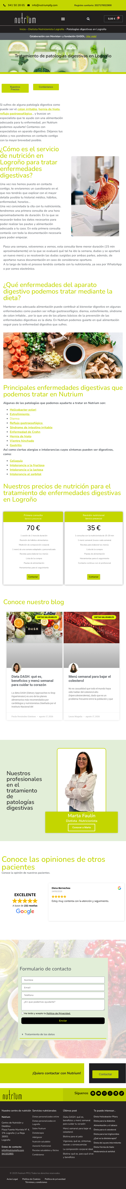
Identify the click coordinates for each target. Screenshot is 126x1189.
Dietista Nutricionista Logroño (46, 29)
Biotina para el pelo (73, 1136)
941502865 (7, 1153)
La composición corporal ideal (78, 1149)
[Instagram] (104, 1093)
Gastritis (16, 445)
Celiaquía (16, 461)
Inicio (23, 29)
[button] (63, 19)
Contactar (33, 576)
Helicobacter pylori (23, 410)
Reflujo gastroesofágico (26, 423)
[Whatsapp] (110, 1093)
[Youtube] (98, 1093)
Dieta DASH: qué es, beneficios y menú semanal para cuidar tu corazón (32, 681)
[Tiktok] (121, 1093)
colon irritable (27, 109)
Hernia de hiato (20, 436)
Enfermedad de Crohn (25, 432)
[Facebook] (92, 1093)
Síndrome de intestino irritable (31, 427)
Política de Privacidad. (58, 1013)
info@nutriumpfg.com (13, 1150)
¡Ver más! (91, 36)
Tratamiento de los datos (40, 1034)
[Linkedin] (115, 1093)
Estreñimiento (20, 414)
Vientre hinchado (22, 441)
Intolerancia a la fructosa (27, 465)
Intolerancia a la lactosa (26, 470)
